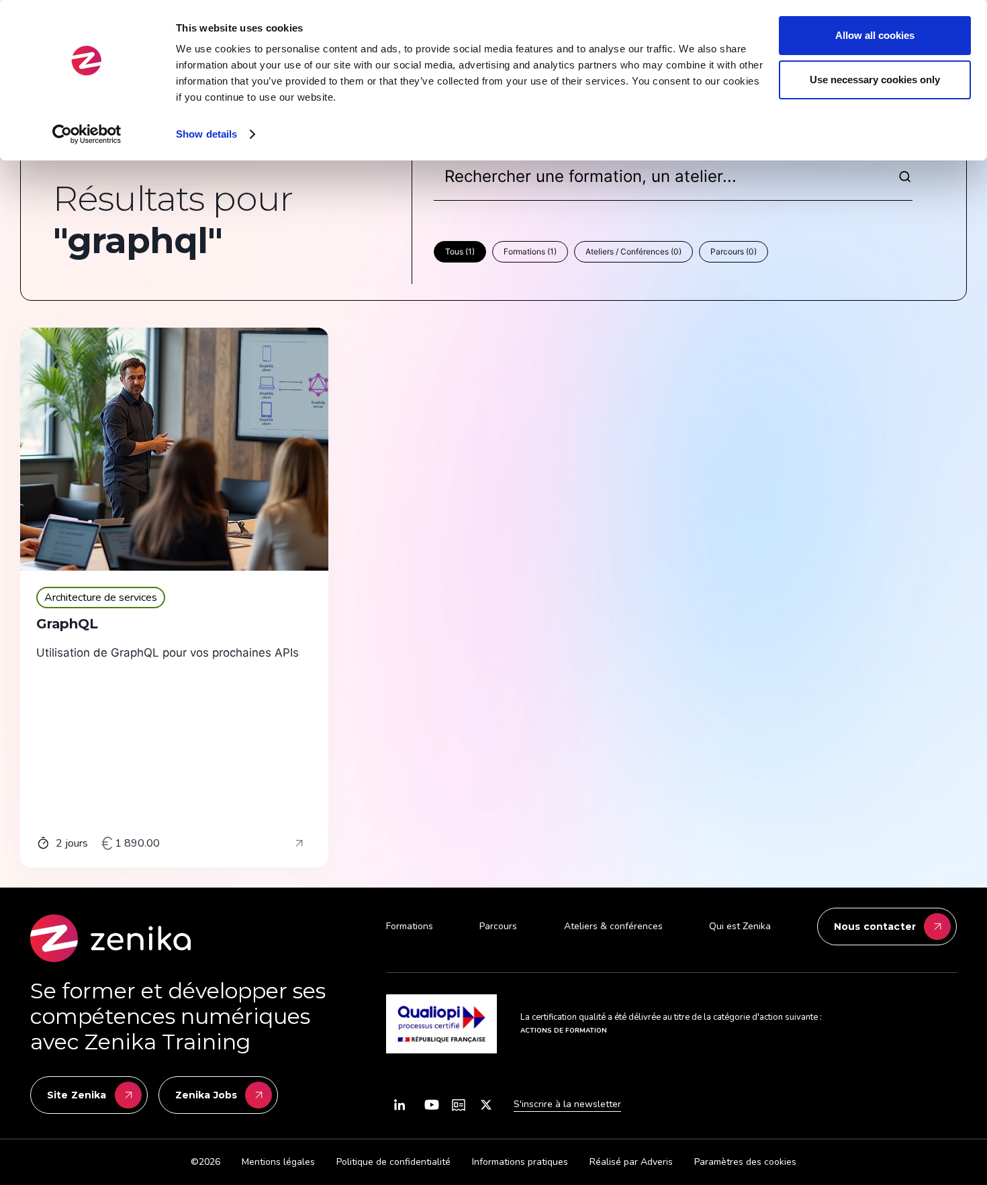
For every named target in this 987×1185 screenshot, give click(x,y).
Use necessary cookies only (875, 79)
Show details (206, 134)
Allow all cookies (874, 35)
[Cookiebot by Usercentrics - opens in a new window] (87, 134)
